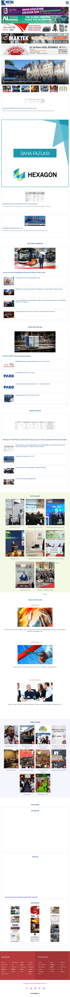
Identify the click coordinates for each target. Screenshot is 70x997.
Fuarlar (52, 967)
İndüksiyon (31, 967)
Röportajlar (40, 971)
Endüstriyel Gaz (22, 967)
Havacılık (22, 969)
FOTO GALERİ (35, 496)
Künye (61, 964)
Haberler (40, 962)
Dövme (13, 969)
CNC (13, 964)
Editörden (62, 962)
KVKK (39, 973)
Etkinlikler (52, 969)
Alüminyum (4, 969)
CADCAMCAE (14, 962)
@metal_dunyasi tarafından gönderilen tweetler (21, 897)
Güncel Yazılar (41, 967)
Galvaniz (31, 964)
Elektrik (13, 971)
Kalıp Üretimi (30, 972)
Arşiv (61, 969)
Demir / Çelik (4, 964)
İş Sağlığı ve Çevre (31, 969)
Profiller (52, 971)
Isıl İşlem (31, 962)
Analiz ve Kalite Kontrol (4, 972)
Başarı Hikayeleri (52, 963)
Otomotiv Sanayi (3, 967)
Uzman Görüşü (52, 965)
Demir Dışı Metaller (14, 967)
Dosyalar (40, 969)
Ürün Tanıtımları (42, 964)
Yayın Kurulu (63, 967)
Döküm (3, 962)
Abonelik (62, 971)
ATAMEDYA (34, 993)
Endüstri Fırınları (22, 963)
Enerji (21, 964)
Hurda (21, 971)
